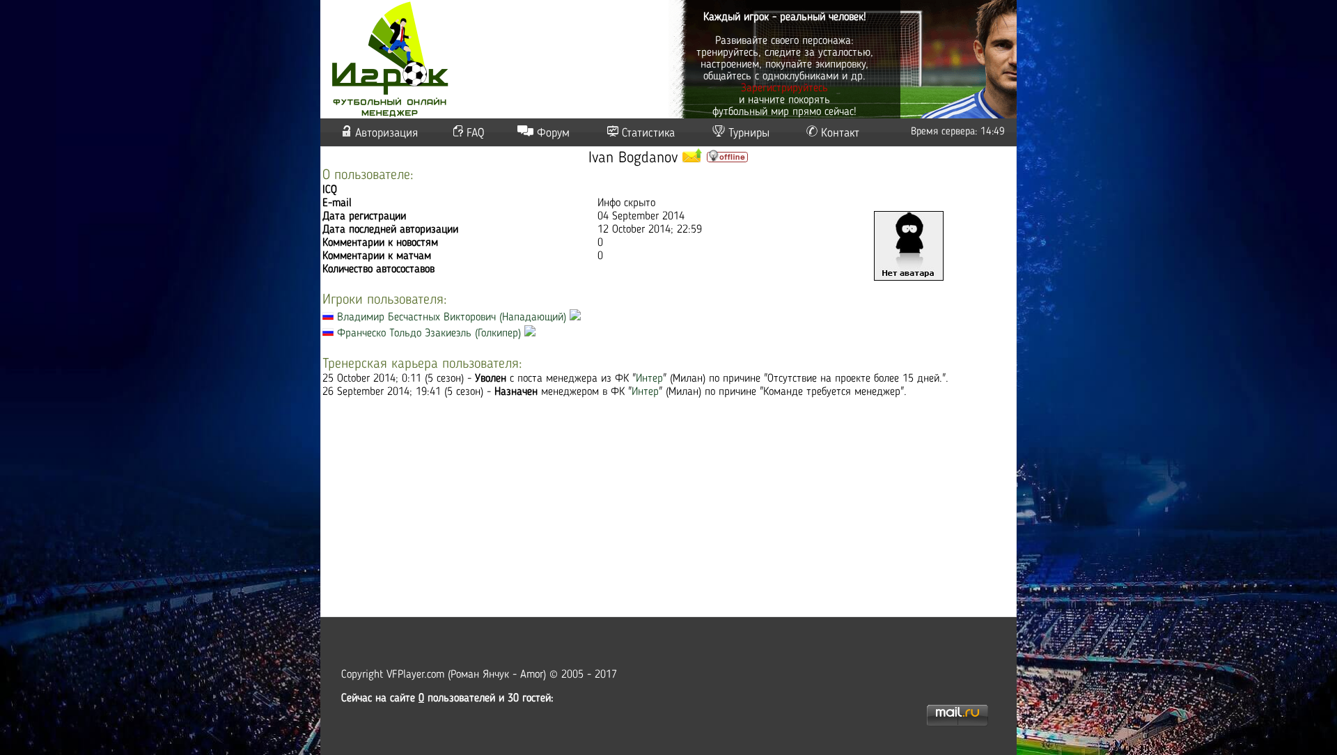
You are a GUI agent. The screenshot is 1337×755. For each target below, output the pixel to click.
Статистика (648, 133)
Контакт (840, 133)
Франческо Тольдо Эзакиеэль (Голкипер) (429, 333)
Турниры (748, 133)
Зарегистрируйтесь (784, 88)
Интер (649, 378)
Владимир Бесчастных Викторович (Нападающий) (451, 317)
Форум (553, 133)
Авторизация (386, 133)
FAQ (475, 133)
